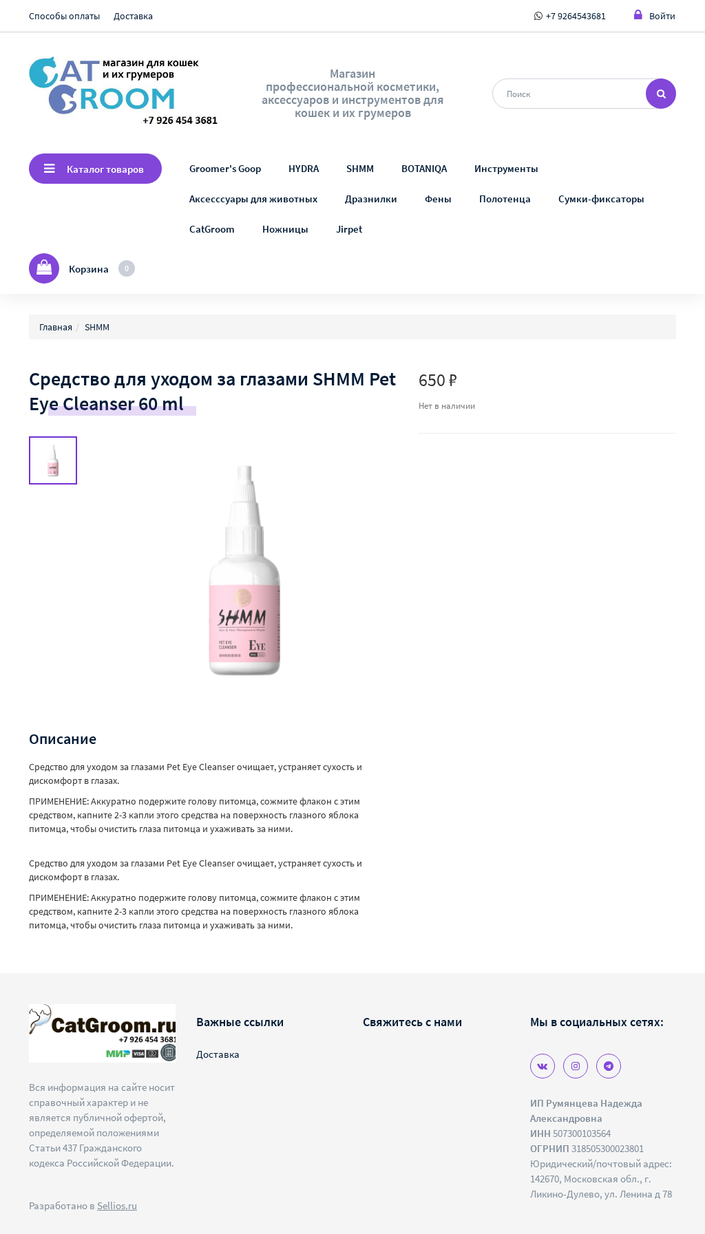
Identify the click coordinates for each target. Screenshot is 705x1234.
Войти (662, 16)
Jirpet (349, 228)
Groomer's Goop (225, 168)
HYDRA (303, 168)
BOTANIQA (424, 168)
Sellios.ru (117, 1205)
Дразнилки (371, 198)
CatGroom (212, 228)
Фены (438, 198)
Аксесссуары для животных (253, 198)
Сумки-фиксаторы (601, 198)
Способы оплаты (64, 16)
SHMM (360, 168)
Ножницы (285, 228)
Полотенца (505, 198)
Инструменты (506, 168)
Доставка (133, 16)
